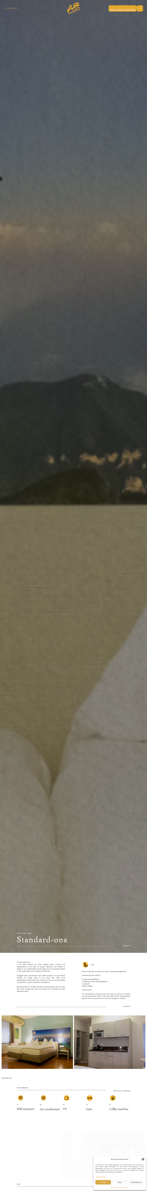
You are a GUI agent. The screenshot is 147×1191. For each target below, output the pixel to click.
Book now (126, 945)
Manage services (101, 1176)
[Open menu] (140, 8)
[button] (143, 1159)
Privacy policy (114, 1187)
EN (8, 8)
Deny (120, 1182)
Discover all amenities (121, 1089)
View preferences (136, 1182)
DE (12, 8)
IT (5, 8)
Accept (103, 1182)
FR (16, 8)
